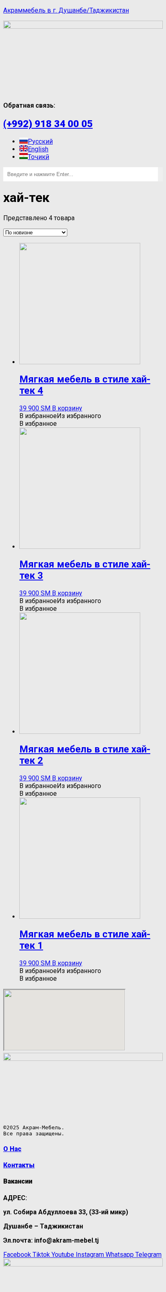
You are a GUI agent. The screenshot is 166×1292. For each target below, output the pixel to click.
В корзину (67, 408)
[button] (60, 416)
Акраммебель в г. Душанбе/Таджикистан (66, 10)
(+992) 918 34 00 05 (48, 124)
